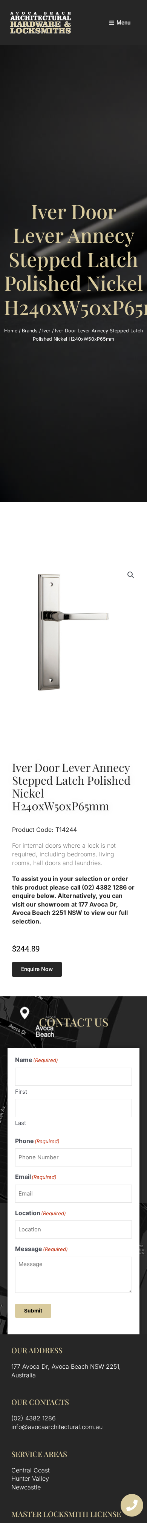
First (21, 1091)
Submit (33, 1311)
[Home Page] (41, 22)
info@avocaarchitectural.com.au (57, 1427)
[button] (131, 575)
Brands (30, 330)
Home (10, 330)
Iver (46, 330)
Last (20, 1122)
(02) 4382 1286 (33, 1418)
